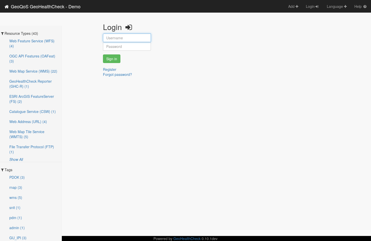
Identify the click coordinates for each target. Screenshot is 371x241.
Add (292, 6)
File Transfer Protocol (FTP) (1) (31, 149)
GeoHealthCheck (187, 238)
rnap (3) (15, 187)
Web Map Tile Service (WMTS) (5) (26, 134)
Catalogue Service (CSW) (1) (32, 111)
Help (358, 6)
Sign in (111, 58)
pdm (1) (15, 217)
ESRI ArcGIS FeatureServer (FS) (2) (31, 99)
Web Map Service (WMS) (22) (33, 71)
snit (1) (14, 207)
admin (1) (17, 227)
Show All (16, 159)
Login (310, 6)
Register (109, 69)
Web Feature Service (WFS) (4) (32, 43)
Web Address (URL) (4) (28, 121)
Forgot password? (117, 74)
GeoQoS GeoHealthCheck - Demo (45, 6)
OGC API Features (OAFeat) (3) (32, 58)
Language (335, 6)
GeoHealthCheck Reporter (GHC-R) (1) (30, 84)
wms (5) (15, 197)
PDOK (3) (17, 177)
